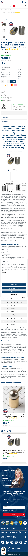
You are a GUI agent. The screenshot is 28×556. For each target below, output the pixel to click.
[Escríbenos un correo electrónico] (22, 2)
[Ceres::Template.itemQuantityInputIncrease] (8, 81)
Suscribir (13, 514)
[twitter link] (2, 542)
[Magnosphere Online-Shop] (8, 2)
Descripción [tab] (4, 113)
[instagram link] (16, 542)
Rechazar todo (14, 291)
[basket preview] (25, 6)
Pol (3, 272)
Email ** (5, 506)
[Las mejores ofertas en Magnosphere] (14, 6)
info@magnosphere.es (8, 485)
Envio (10, 60)
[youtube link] (11, 542)
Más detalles (14, 294)
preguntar (20, 77)
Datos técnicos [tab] (5, 117)
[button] (4, 40)
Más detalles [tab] (5, 121)
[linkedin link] (25, 542)
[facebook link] (7, 542)
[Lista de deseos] (17, 6)
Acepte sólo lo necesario (14, 288)
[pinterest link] (20, 542)
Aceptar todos (14, 284)
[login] (21, 6)
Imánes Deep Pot (8, 9)
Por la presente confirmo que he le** (10, 510)
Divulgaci (7, 272)
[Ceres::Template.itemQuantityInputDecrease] (2, 81)
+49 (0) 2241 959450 (17, 109)
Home (2, 9)
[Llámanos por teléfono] (25, 2)
